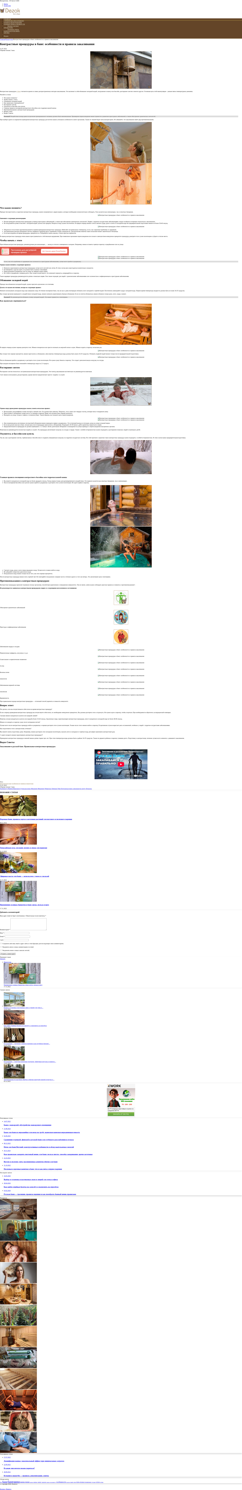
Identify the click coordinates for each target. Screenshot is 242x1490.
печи (75, 1482)
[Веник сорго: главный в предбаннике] (18, 1325)
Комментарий (5, 929)
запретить (44, 1482)
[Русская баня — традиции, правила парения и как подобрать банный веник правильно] (14, 1042)
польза (82, 1482)
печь (78, 1482)
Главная (2, 39)
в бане (18, 91)
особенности (16, 783)
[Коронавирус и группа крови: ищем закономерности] (18, 1452)
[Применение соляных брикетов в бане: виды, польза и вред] (18, 901)
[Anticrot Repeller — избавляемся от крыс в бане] (18, 1367)
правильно (88, 1482)
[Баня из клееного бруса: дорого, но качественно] (18, 1304)
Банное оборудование (13, 22)
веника (31, 1482)
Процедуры (8, 27)
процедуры (29, 783)
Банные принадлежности (14, 24)
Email (2, 936)
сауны (101, 1482)
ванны (22, 1482)
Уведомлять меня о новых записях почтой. (16, 950)
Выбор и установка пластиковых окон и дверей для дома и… (23, 1007)
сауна (98, 1482)
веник (27, 1482)
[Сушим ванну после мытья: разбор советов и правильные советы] (18, 1346)
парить (71, 1482)
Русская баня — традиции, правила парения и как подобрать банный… (27, 1043)
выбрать (35, 1482)
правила (23, 783)
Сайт (1, 940)
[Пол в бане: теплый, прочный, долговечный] (18, 1389)
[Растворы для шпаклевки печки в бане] (18, 1431)
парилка (68, 1482)
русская (93, 1482)
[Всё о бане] (10, 16)
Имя (2, 933)
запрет (39, 1482)
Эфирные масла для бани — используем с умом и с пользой (24, 876)
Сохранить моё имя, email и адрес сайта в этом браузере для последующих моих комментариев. (33, 943)
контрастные (7, 783)
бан (1, 1482)
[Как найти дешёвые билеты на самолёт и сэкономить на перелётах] (14, 1024)
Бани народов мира (12, 31)
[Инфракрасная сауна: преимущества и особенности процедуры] (18, 1410)
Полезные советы (13, 29)
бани (4, 1481)
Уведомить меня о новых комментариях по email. (18, 947)
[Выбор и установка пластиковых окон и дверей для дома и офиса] (14, 1006)
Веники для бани (13, 26)
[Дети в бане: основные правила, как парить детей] (18, 1261)
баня (1, 783)
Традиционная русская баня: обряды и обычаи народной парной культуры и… (29, 1079)
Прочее (6, 33)
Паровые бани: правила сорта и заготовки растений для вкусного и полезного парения (36, 819)
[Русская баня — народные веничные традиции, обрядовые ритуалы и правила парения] (14, 1060)
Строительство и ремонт (14, 21)
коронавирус (53, 1482)
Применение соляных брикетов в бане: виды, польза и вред (24, 905)
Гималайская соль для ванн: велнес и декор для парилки (23, 848)
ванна (16, 1481)
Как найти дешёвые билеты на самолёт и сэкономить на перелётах (25, 1025)
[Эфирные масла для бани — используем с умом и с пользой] (18, 872)
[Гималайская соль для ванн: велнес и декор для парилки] (18, 844)
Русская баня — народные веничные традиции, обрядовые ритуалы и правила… (30, 1061)
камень (48, 1482)
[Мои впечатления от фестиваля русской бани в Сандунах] (18, 1240)
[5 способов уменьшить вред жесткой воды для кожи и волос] (18, 1283)
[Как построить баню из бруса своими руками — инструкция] (18, 1219)
